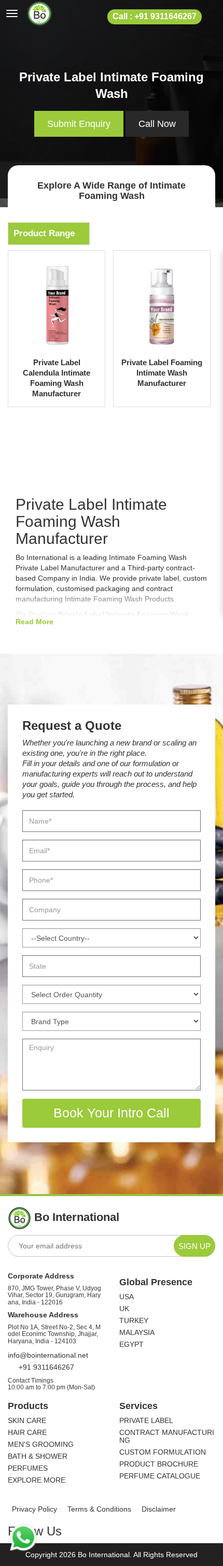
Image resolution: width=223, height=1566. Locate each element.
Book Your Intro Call (111, 1112)
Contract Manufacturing (166, 1436)
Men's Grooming (41, 1444)
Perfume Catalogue (159, 1476)
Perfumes (28, 1468)
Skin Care (27, 1421)
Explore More (36, 1480)
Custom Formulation (162, 1452)
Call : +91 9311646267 (155, 16)
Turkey (133, 1321)
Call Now (157, 124)
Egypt (131, 1344)
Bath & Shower (37, 1456)
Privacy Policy (34, 1509)
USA (126, 1297)
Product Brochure (158, 1464)
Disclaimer (159, 1509)
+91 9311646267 (45, 1367)
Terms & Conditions (99, 1509)
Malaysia (137, 1333)
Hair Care (27, 1432)
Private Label (146, 1421)
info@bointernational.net (48, 1355)
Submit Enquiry (78, 124)
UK (124, 1309)
